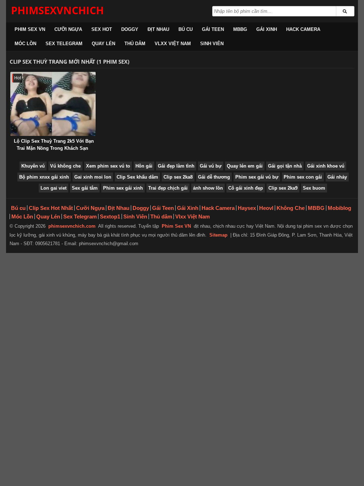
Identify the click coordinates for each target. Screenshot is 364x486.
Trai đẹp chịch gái (168, 188)
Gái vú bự (210, 166)
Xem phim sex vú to (108, 166)
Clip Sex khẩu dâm (137, 177)
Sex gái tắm (85, 188)
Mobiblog (339, 208)
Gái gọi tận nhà (285, 166)
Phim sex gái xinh (123, 188)
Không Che (291, 208)
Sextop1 (110, 216)
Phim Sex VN (30, 29)
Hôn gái (143, 166)
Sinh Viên (212, 43)
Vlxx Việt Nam (173, 43)
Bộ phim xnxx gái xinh (44, 177)
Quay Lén (103, 43)
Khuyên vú (33, 166)
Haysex (247, 208)
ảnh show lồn (208, 188)
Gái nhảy (337, 177)
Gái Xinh (266, 29)
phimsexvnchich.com (72, 226)
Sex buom (314, 188)
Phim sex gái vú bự (256, 177)
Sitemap (218, 235)
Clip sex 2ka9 (283, 188)
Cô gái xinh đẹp (245, 188)
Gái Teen (213, 29)
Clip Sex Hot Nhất (51, 208)
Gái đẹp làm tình (176, 166)
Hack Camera (303, 29)
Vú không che (65, 166)
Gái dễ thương (214, 177)
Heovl (266, 208)
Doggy (129, 29)
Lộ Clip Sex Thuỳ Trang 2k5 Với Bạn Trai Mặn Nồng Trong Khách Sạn (54, 144)
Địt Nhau (158, 29)
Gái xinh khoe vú (325, 166)
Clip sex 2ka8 (178, 177)
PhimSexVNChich (57, 10)
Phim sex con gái (303, 177)
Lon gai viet (53, 188)
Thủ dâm (134, 43)
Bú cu (185, 29)
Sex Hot (101, 29)
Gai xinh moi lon (92, 177)
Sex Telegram (64, 43)
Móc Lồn (25, 43)
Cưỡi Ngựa (68, 29)
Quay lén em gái (245, 166)
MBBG (240, 29)
